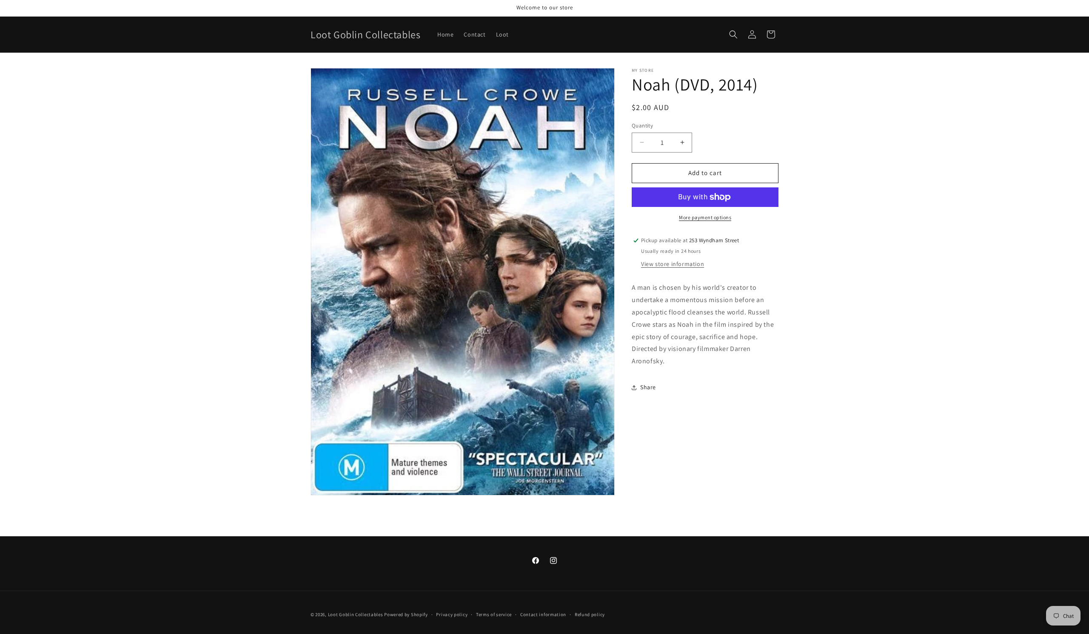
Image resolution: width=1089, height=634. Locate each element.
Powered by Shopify (406, 614)
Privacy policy (452, 614)
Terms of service (494, 614)
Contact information (543, 614)
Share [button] (648, 387)
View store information (672, 264)
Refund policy (590, 614)
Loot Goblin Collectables (356, 614)
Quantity (642, 125)
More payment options (705, 217)
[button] (733, 34)
